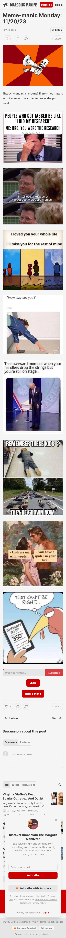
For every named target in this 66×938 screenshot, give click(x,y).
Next (55, 718)
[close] (56, 820)
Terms (43, 921)
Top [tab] (7, 784)
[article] (33, 804)
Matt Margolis (30, 811)
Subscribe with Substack (35, 888)
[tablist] (17, 742)
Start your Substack (26, 928)
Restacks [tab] (25, 742)
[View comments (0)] (18, 38)
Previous (13, 718)
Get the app (46, 928)
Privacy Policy (38, 902)
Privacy (35, 921)
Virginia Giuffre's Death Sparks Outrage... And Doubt (23, 796)
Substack (19, 934)
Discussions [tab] (28, 784)
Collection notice (55, 921)
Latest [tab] (15, 784)
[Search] (60, 784)
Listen (58, 30)
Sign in (59, 4)
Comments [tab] (11, 742)
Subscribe (46, 4)
